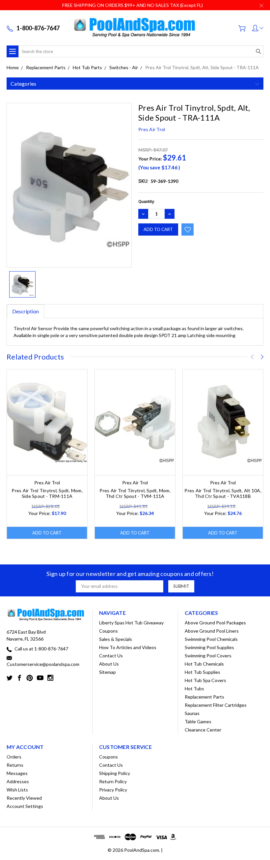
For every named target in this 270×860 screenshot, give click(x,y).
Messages (17, 773)
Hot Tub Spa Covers (205, 680)
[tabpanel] (47, 454)
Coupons (108, 631)
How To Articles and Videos (127, 647)
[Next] (262, 357)
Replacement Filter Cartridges (216, 705)
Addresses (18, 781)
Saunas (192, 713)
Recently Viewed (24, 798)
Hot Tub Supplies (202, 672)
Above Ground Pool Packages (215, 622)
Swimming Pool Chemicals (211, 639)
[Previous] (252, 357)
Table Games (198, 721)
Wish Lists (17, 789)
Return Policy (113, 781)
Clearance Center (203, 729)
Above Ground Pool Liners (212, 631)
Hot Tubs (194, 688)
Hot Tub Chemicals (204, 664)
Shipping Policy (114, 773)
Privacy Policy (113, 789)
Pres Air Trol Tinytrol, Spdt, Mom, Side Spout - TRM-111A (47, 493)
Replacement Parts (204, 697)
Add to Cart (47, 532)
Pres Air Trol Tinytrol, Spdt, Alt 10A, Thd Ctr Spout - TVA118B (222, 493)
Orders (14, 757)
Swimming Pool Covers (208, 655)
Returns (15, 765)
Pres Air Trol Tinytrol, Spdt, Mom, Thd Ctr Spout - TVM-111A (135, 493)
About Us (109, 664)
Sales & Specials (115, 639)
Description (25, 311)
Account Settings (25, 806)
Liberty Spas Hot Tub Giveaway (131, 622)
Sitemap (107, 672)
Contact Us (111, 655)
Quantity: (146, 201)
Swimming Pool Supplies (209, 647)
